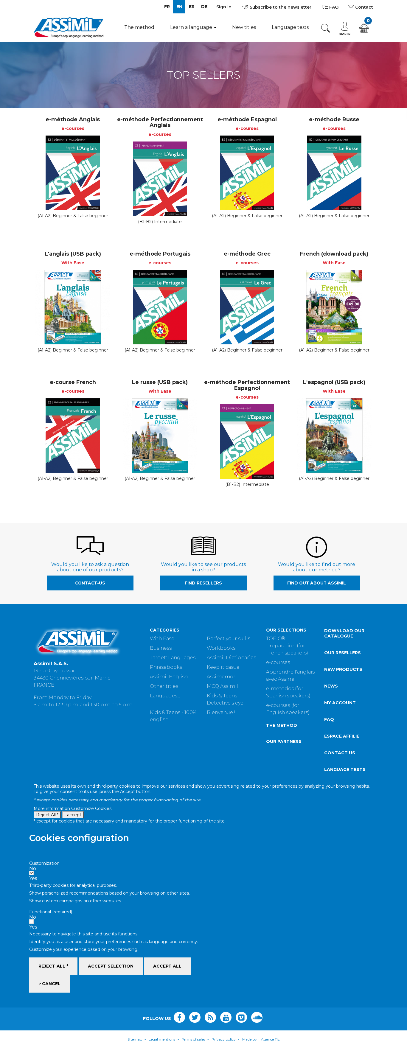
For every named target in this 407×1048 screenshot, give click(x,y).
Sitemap (135, 1039)
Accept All (167, 966)
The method (139, 27)
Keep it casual (224, 667)
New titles (244, 27)
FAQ (329, 719)
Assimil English (169, 677)
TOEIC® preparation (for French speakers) (287, 646)
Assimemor (221, 677)
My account (340, 702)
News (331, 686)
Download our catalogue (344, 633)
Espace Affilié (341, 736)
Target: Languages (172, 657)
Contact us (339, 752)
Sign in (224, 7)
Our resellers (342, 652)
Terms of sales (193, 1039)
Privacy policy (224, 1039)
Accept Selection (110, 966)
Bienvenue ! (221, 712)
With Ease (162, 638)
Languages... (165, 696)
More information (52, 808)
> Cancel (49, 983)
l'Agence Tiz (270, 1039)
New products (343, 669)
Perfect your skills (228, 638)
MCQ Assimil (222, 686)
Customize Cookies (91, 808)
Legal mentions (162, 1039)
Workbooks (221, 648)
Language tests (290, 27)
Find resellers (203, 583)
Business (161, 648)
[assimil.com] (68, 27)
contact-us (90, 583)
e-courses (278, 662)
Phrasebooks (166, 667)
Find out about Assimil (316, 583)
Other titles (164, 686)
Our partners (284, 741)
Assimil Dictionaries (231, 657)
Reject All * (47, 814)
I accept (72, 814)
